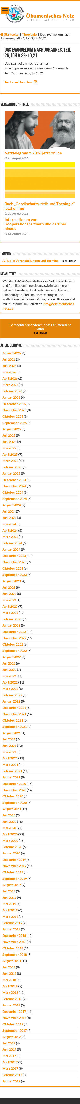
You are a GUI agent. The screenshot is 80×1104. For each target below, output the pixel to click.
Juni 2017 (9, 1049)
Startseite (11, 34)
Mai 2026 (9, 372)
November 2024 (14, 486)
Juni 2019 (9, 897)
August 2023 (11, 581)
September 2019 (14, 878)
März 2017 (10, 1068)
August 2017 (11, 1037)
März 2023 (10, 612)
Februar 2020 (12, 847)
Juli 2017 (8, 1043)
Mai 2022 (9, 676)
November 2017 (14, 1018)
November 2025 (14, 410)
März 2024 (10, 537)
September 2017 (14, 1030)
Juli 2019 (8, 891)
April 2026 (10, 378)
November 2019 (14, 866)
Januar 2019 (11, 929)
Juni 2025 (9, 442)
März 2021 (10, 764)
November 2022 (14, 638)
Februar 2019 (12, 923)
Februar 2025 (12, 467)
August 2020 (11, 809)
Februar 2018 (12, 999)
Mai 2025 (9, 448)
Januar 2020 (11, 853)
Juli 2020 (8, 815)
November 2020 (14, 790)
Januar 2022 (11, 701)
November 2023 (14, 562)
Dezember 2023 (14, 556)
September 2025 (14, 423)
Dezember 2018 (14, 935)
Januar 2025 (11, 473)
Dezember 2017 (14, 1011)
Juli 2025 (8, 435)
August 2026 (11, 353)
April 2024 (10, 530)
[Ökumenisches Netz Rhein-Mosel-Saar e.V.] (40, 13)
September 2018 (14, 954)
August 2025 (11, 429)
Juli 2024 (8, 511)
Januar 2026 (11, 397)
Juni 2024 (9, 518)
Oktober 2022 (12, 644)
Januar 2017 (11, 1081)
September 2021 (14, 726)
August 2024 (11, 505)
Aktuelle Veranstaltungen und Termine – (39, 260)
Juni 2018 (9, 973)
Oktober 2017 (12, 1024)
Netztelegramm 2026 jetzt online (33, 153)
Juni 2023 (9, 593)
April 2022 (10, 682)
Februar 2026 (12, 391)
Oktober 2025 (12, 416)
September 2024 (14, 499)
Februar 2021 (12, 771)
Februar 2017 (12, 1075)
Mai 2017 (9, 1056)
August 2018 (11, 961)
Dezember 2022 (14, 631)
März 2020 (10, 840)
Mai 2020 (9, 828)
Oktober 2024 (12, 492)
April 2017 (10, 1062)
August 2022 (11, 657)
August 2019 (11, 885)
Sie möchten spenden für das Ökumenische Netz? (40, 328)
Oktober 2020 (12, 796)
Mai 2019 (9, 904)
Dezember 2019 (14, 859)
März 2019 (10, 916)
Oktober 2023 (12, 568)
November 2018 (14, 942)
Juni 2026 (9, 366)
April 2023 (10, 606)
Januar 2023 (11, 625)
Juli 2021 (8, 739)
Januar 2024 (11, 549)
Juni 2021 (9, 745)
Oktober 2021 (12, 720)
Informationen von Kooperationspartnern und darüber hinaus (35, 224)
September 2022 (14, 650)
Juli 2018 (8, 967)
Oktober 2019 (12, 872)
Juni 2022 (9, 669)
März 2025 (10, 461)
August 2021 (11, 733)
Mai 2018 (9, 980)
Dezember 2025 (14, 404)
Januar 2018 (11, 1005)
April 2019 (10, 910)
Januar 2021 (11, 777)
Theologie (29, 34)
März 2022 (10, 688)
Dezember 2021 (14, 707)
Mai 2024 (9, 524)
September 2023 (14, 575)
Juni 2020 (9, 821)
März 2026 (10, 385)
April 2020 (10, 834)
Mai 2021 (9, 752)
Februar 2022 (12, 695)
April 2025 (10, 454)
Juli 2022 (8, 663)
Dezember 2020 (14, 783)
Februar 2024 (12, 543)
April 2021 (10, 758)
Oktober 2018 (12, 948)
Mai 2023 (9, 600)
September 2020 (14, 802)
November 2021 (14, 714)
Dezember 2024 (14, 480)
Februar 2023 (12, 619)
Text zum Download (19, 82)
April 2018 (10, 986)
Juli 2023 (8, 587)
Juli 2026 (8, 359)
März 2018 (10, 992)
